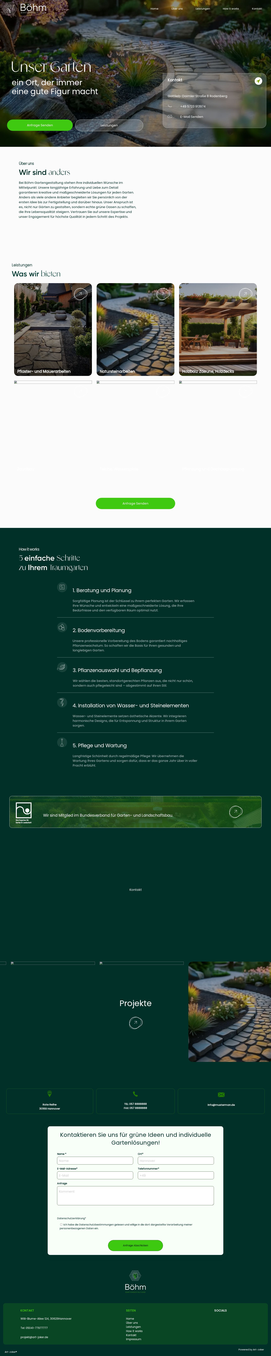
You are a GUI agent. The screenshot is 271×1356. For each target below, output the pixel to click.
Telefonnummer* (148, 1168)
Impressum (133, 1339)
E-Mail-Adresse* (67, 1168)
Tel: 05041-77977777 (34, 1328)
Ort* (140, 1154)
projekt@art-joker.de (34, 1337)
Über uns (177, 8)
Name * (61, 1154)
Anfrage (62, 1183)
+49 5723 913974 (193, 106)
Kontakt (257, 8)
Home (154, 8)
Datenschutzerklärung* (124, 1223)
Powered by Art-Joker (251, 1349)
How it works (231, 8)
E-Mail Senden (191, 117)
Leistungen (203, 8)
